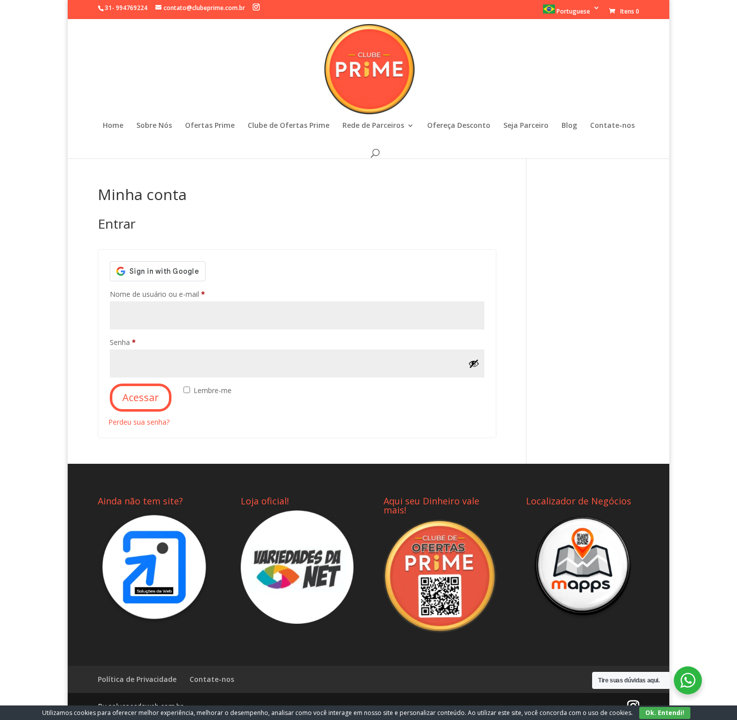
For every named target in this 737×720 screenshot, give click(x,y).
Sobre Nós (154, 126)
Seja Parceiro (525, 126)
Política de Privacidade (137, 679)
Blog (569, 126)
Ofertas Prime (210, 126)
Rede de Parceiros (373, 126)
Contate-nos (612, 126)
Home (113, 126)
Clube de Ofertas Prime (288, 126)
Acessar (140, 397)
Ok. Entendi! (664, 712)
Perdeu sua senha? (138, 422)
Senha (141, 342)
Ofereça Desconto (458, 126)
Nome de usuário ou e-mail (176, 294)
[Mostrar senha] (473, 363)
